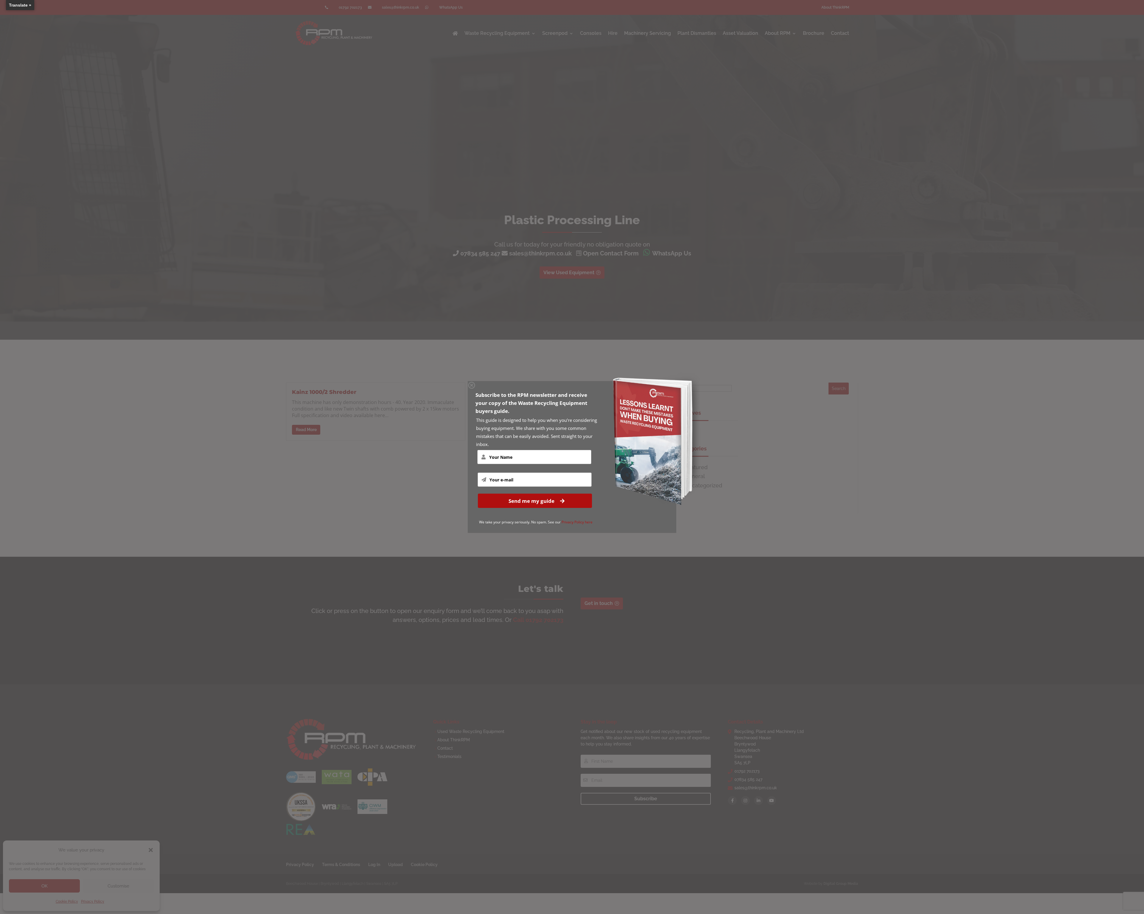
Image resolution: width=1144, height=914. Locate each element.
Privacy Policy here (577, 522)
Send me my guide (532, 500)
